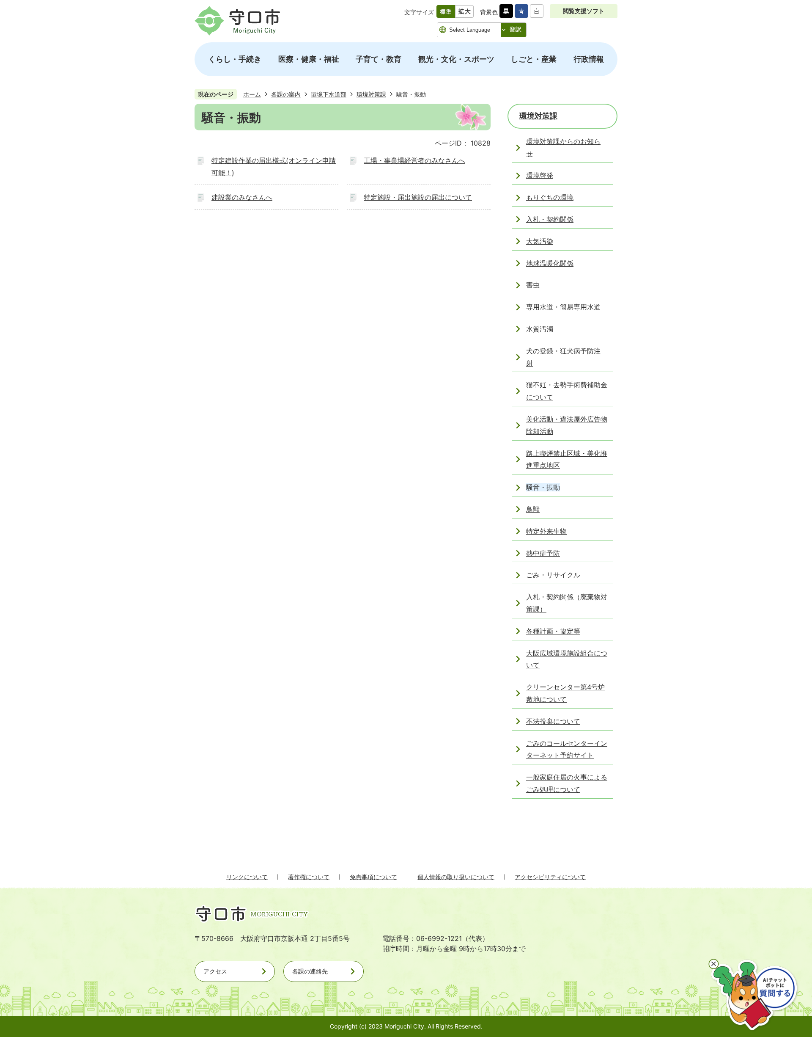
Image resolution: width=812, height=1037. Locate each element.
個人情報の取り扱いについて (455, 876)
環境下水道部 (328, 94)
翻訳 (515, 29)
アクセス (215, 971)
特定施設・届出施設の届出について (418, 197)
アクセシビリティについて (550, 876)
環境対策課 (371, 94)
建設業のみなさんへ (241, 197)
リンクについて (247, 876)
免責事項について (373, 876)
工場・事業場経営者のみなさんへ (414, 160)
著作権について (308, 876)
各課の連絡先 (310, 971)
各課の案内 (286, 94)
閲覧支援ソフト (583, 10)
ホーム (252, 94)
